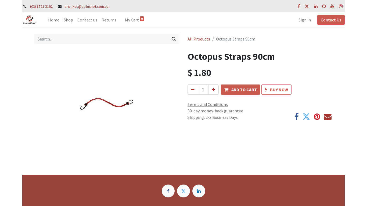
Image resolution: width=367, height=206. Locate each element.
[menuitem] (54, 19)
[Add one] (213, 89)
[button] (240, 89)
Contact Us (331, 20)
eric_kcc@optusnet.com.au (86, 6)
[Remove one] (193, 89)
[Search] (173, 39)
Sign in (304, 20)
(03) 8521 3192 (41, 6)
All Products (199, 39)
